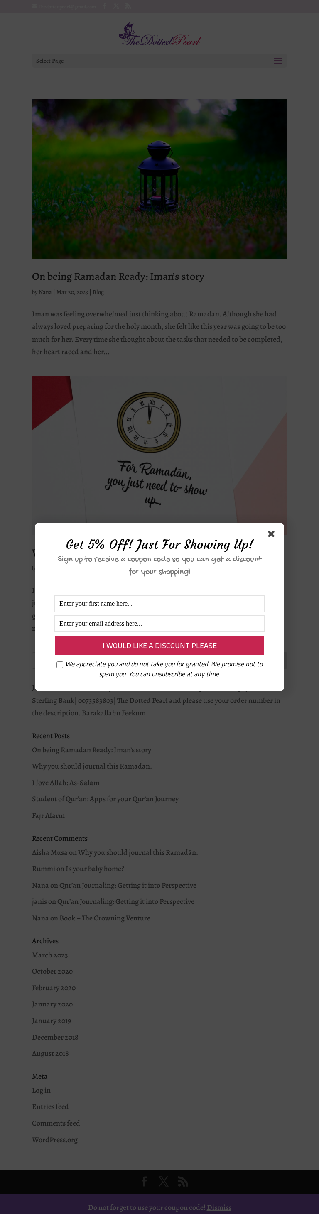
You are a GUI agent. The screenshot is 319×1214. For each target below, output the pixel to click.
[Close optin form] (273, 536)
